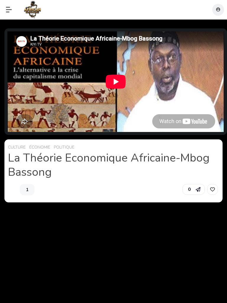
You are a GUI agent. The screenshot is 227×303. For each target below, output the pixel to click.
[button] (12, 10)
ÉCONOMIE (39, 147)
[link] (212, 189)
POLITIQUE (64, 147)
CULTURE (17, 147)
